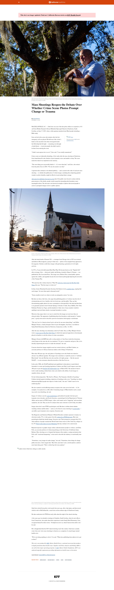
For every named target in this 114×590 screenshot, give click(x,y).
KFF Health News (73, 15)
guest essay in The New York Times (45, 333)
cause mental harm (52, 396)
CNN (75, 139)
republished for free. (70, 140)
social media (76, 409)
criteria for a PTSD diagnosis (65, 417)
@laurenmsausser (51, 554)
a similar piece (70, 289)
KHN (48, 543)
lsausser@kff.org (43, 554)
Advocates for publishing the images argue (43, 179)
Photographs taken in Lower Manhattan (46, 424)
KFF (57, 548)
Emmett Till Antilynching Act (51, 368)
